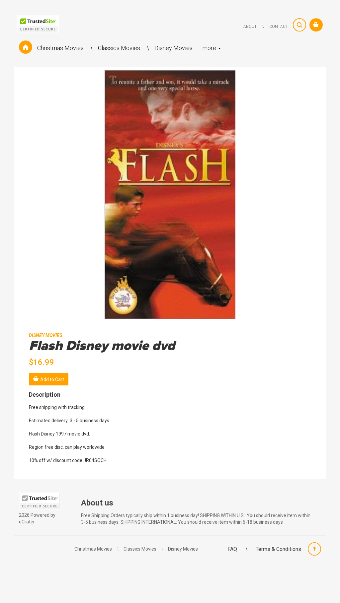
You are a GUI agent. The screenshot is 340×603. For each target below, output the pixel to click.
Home (25, 47)
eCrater (27, 521)
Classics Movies (119, 47)
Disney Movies (173, 47)
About (250, 26)
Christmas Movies (61, 47)
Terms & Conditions (278, 549)
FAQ (232, 549)
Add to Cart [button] (52, 379)
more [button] (210, 47)
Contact (278, 26)
